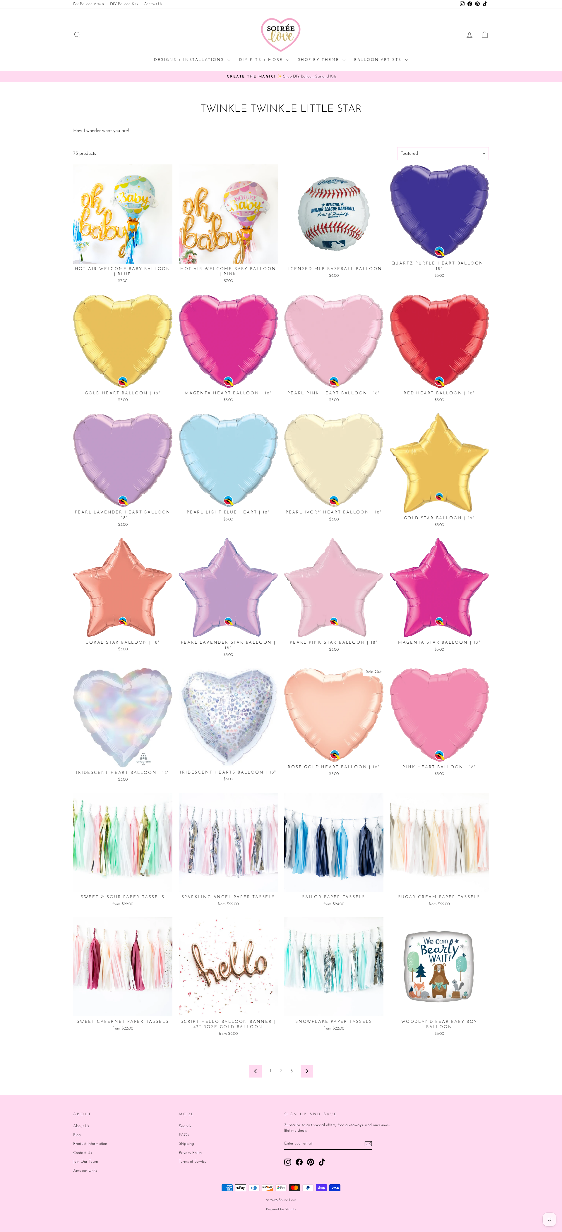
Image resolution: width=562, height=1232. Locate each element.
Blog (77, 1135)
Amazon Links (85, 1171)
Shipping (186, 1144)
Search (185, 1126)
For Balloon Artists (88, 4)
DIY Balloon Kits (124, 4)
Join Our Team (85, 1162)
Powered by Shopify (281, 1209)
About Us (81, 1126)
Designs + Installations (190, 60)
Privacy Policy (190, 1153)
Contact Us (153, 4)
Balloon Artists (379, 60)
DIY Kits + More (262, 60)
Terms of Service (193, 1162)
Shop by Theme (319, 60)
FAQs (184, 1135)
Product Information (90, 1144)
